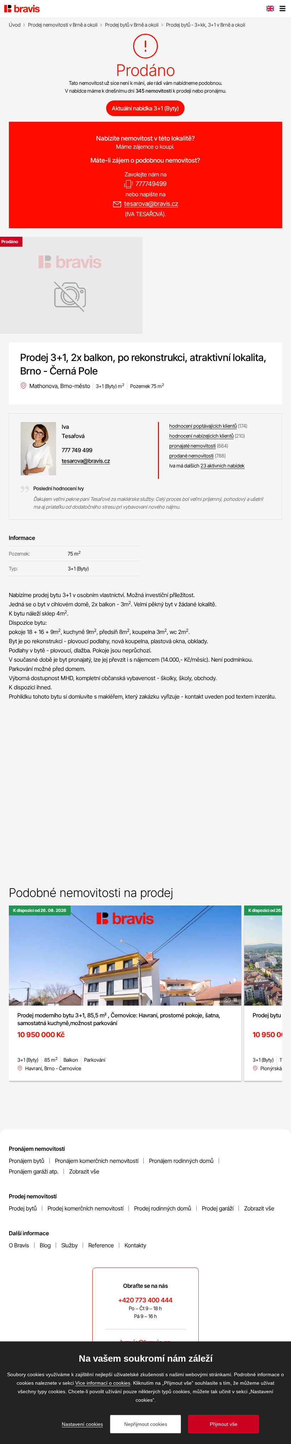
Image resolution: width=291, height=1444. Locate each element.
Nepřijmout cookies (145, 1424)
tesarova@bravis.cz (151, 203)
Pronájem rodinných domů (181, 1160)
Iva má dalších (207, 466)
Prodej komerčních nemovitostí (85, 1208)
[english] (270, 9)
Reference (101, 1245)
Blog (45, 1245)
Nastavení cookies (82, 1424)
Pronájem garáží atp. (34, 1171)
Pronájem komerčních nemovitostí (96, 1160)
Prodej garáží (218, 1208)
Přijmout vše (223, 1424)
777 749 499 (77, 450)
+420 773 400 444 (145, 1300)
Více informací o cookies (102, 1383)
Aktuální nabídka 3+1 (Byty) (145, 108)
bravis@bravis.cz (145, 1342)
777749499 (151, 183)
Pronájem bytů (26, 1160)
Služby (69, 1245)
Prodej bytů (23, 1208)
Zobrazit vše (84, 1171)
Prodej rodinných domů (162, 1208)
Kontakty (135, 1245)
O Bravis (19, 1245)
